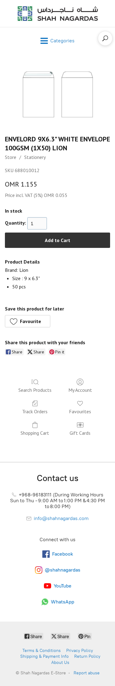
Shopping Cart (35, 433)
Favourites (80, 411)
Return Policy (87, 656)
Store (10, 157)
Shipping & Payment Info (44, 656)
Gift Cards (80, 433)
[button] (27, 321)
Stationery (35, 157)
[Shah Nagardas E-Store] (58, 13)
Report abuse (87, 673)
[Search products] (105, 38)
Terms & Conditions (41, 650)
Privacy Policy (79, 650)
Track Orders (35, 411)
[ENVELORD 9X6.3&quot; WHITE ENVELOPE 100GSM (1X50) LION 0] (57, 92)
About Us (60, 662)
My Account (80, 390)
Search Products (35, 390)
